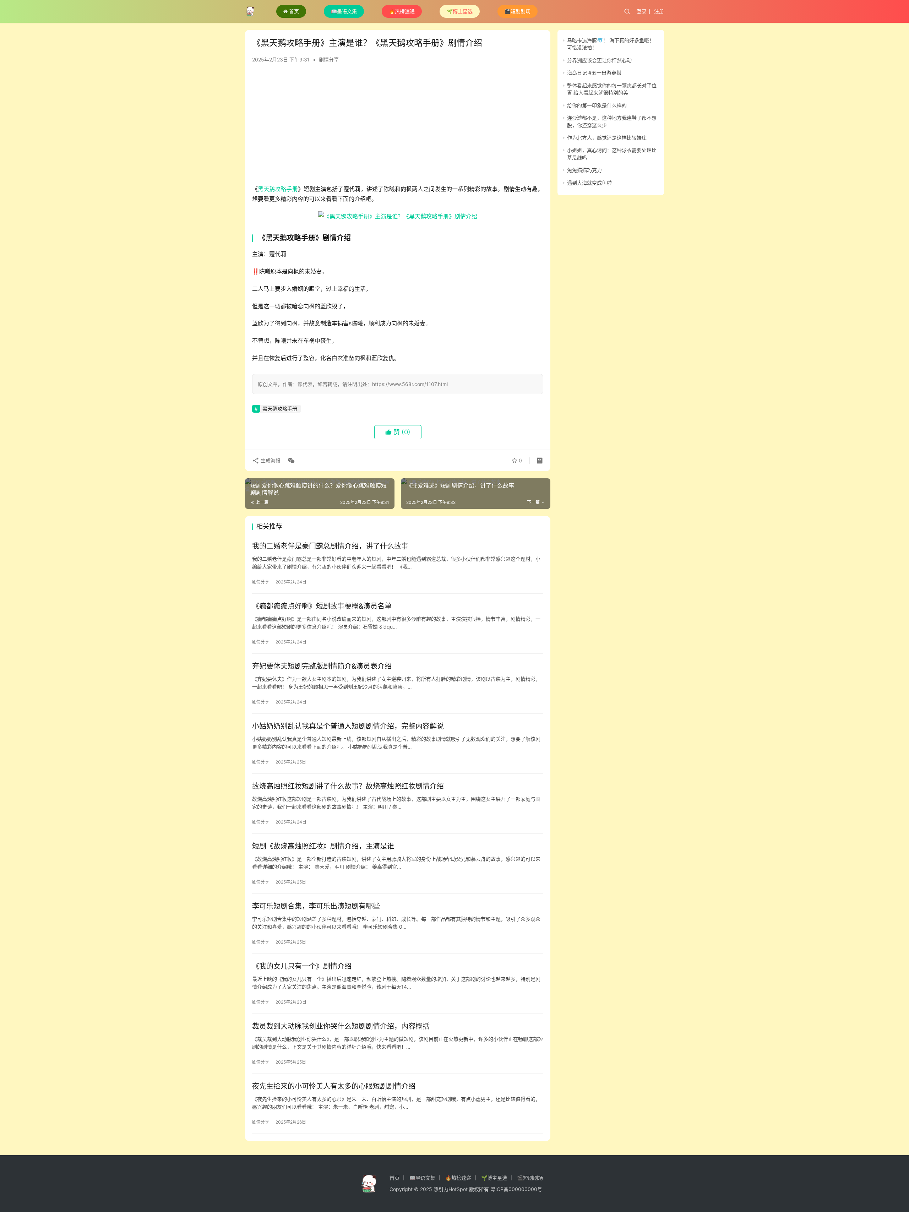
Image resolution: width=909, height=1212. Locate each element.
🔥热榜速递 (402, 11)
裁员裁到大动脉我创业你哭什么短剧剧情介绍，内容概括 (341, 1026)
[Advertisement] (397, 127)
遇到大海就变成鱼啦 (589, 183)
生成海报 (270, 460)
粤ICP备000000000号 (516, 1189)
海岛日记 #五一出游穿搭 (594, 73)
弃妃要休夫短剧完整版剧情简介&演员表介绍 (322, 666)
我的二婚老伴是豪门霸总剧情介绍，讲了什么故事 (330, 546)
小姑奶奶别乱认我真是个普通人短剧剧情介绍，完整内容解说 (348, 726)
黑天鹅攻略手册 (278, 188)
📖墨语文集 (344, 11)
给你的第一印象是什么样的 (597, 105)
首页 (294, 11)
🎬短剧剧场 (517, 11)
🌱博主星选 (460, 11)
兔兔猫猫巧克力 (584, 170)
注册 (659, 11)
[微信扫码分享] (290, 460)
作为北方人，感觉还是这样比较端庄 (607, 138)
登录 (642, 11)
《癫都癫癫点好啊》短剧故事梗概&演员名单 (322, 606)
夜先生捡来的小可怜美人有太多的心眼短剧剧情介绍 (333, 1086)
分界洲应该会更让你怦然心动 (599, 60)
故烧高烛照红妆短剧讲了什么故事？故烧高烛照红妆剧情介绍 (348, 786)
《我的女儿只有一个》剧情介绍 (302, 966)
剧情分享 (329, 59)
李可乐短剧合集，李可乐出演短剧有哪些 (316, 906)
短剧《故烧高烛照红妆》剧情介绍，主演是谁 (323, 846)
